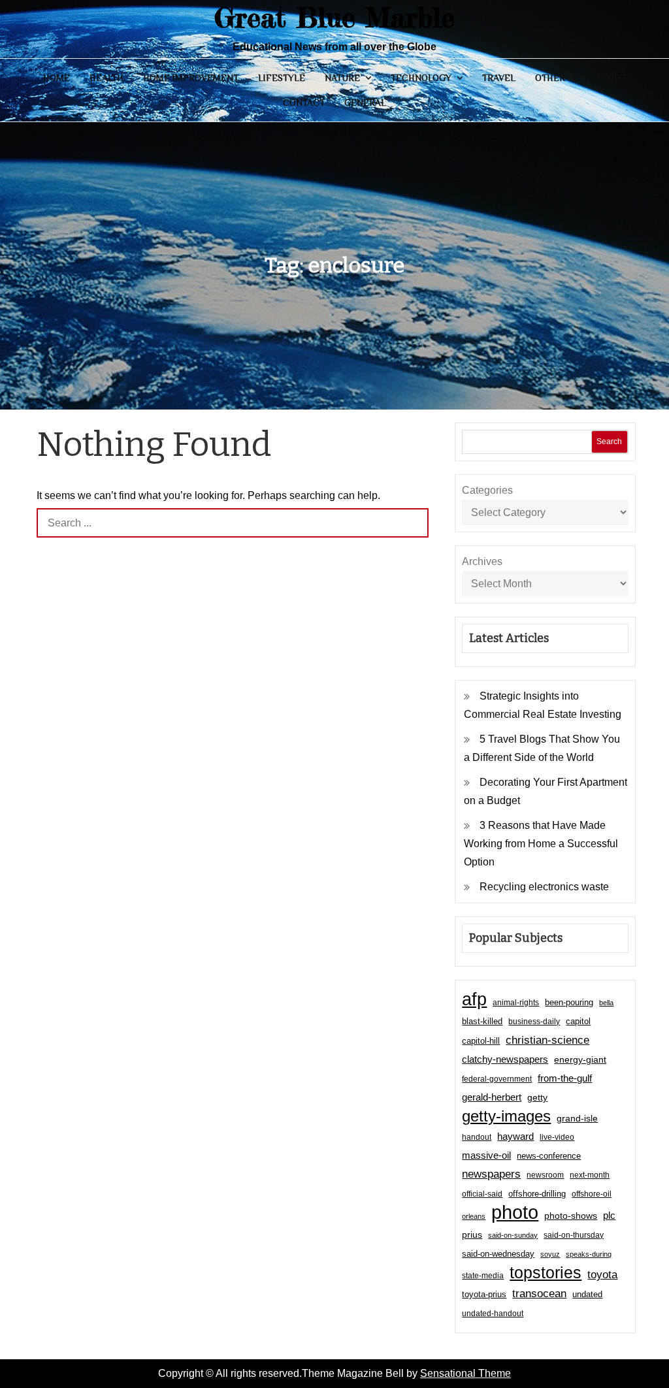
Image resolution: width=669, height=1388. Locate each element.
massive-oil (486, 1155)
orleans (473, 1216)
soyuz (550, 1254)
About (611, 78)
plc (609, 1215)
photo (514, 1212)
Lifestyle (281, 78)
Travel (498, 78)
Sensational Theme (465, 1373)
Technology (421, 78)
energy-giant (580, 1060)
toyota (602, 1274)
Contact (304, 102)
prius (472, 1234)
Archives (482, 561)
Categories (487, 490)
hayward (515, 1136)
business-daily (534, 1021)
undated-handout (492, 1313)
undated (587, 1294)
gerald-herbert (491, 1097)
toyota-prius (484, 1294)
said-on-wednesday (498, 1254)
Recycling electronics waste (544, 886)
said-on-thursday (574, 1235)
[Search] (414, 523)
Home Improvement (190, 78)
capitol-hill (481, 1041)
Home (56, 78)
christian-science (547, 1039)
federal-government (497, 1079)
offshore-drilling (537, 1194)
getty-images (506, 1116)
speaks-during (589, 1254)
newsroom (545, 1175)
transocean (539, 1293)
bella (606, 1003)
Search (609, 441)
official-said (482, 1194)
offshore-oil (592, 1194)
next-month (590, 1175)
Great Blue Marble (334, 17)
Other (550, 78)
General (365, 102)
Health (106, 78)
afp (474, 999)
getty (537, 1098)
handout (476, 1137)
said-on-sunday (513, 1235)
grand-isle (577, 1118)
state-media (483, 1275)
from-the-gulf (565, 1078)
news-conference (549, 1156)
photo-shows (570, 1216)
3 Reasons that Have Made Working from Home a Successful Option (541, 843)
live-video (557, 1137)
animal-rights (516, 1002)
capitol (578, 1021)
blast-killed (482, 1021)
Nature (342, 78)
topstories (545, 1272)
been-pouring (569, 1002)
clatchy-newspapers (505, 1059)
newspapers (491, 1174)
